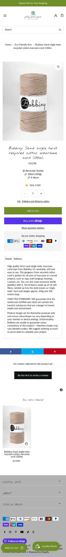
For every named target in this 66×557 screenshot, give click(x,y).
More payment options (33, 228)
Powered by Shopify (39, 552)
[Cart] (62, 15)
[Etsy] (33, 532)
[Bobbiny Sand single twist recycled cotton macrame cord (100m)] (17, 427)
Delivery (18, 259)
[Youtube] (21, 532)
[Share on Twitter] (33, 351)
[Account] (55, 15)
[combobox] (33, 29)
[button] (33, 373)
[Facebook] (4, 532)
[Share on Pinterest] (55, 351)
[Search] (60, 29)
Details (8, 259)
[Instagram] (10, 532)
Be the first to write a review (33, 375)
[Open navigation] (12, 15)
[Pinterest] (16, 532)
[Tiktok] (28, 532)
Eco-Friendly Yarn (23, 44)
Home (8, 44)
